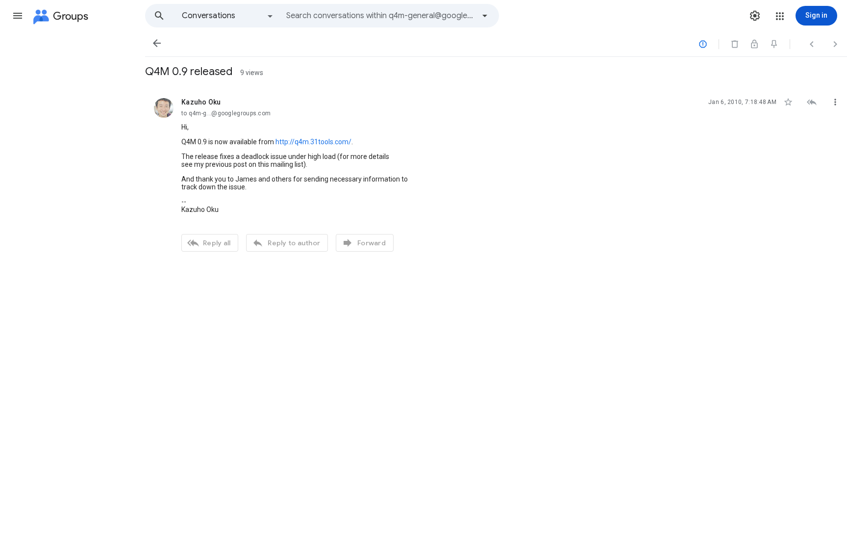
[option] (228, 15)
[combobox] (380, 15)
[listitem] (496, 173)
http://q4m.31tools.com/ (313, 142)
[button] (17, 15)
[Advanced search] (484, 15)
